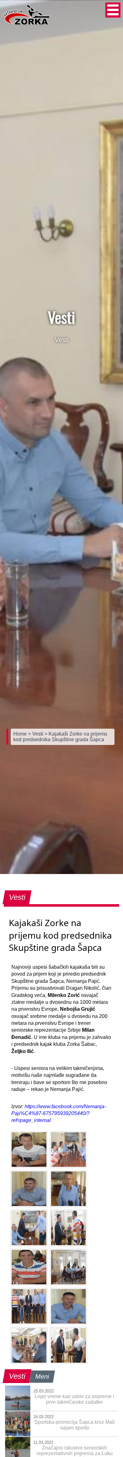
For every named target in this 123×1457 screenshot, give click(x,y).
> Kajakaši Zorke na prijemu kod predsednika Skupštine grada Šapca (60, 736)
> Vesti (36, 733)
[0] (29, 1149)
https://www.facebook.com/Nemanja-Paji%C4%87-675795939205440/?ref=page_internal (58, 1113)
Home (20, 733)
